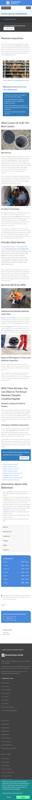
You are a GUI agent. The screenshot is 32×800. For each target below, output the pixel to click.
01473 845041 (10, 19)
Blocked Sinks (5, 720)
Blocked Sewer (5, 734)
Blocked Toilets (6, 727)
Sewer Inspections (6, 738)
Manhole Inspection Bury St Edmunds (12, 473)
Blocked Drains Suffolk (14, 655)
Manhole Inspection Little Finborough (12, 477)
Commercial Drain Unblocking (9, 710)
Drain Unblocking (6, 689)
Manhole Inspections (7, 779)
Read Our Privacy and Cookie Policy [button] (12, 793)
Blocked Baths (5, 724)
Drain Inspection (6, 693)
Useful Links (6, 754)
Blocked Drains (5, 683)
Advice (5, 545)
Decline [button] (9, 797)
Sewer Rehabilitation (7, 745)
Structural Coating (6, 769)
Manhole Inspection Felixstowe (11, 475)
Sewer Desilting (6, 765)
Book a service (6, 7)
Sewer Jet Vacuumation (8, 772)
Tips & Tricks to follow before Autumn (16, 80)
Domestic (5, 540)
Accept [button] (23, 797)
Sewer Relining (5, 762)
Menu (28, 7)
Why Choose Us (7, 531)
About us (5, 527)
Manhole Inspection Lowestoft (11, 469)
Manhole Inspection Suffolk (10, 464)
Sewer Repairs (5, 758)
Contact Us (24, 457)
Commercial (6, 536)
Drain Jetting (5, 696)
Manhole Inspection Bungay (10, 471)
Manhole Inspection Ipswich (10, 466)
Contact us (6, 550)
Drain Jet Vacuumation (7, 707)
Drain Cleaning (6, 508)
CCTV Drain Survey (6, 776)
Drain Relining (5, 703)
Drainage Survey (6, 731)
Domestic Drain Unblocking (8, 748)
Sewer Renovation (6, 741)
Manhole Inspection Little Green (11, 480)
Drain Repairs (5, 700)
